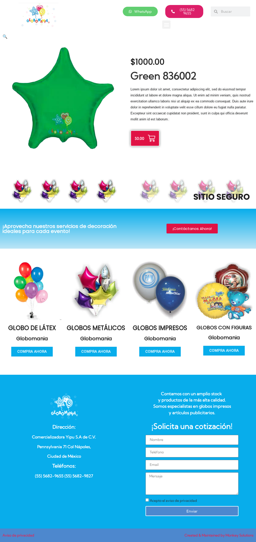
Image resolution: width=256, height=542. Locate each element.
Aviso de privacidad (18, 535)
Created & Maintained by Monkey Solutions (219, 535)
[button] (166, 24)
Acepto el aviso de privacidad (173, 500)
